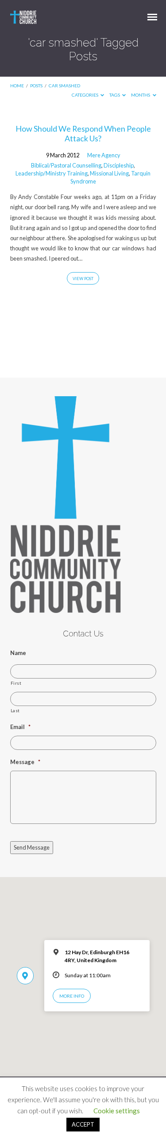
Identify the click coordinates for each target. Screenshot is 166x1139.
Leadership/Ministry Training (51, 173)
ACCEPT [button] (83, 1124)
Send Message (32, 847)
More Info (71, 996)
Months (141, 95)
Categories (85, 95)
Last (15, 710)
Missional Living (109, 173)
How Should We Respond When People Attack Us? (83, 133)
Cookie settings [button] (116, 1111)
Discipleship (119, 165)
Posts (36, 85)
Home (17, 85)
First (16, 683)
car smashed (64, 85)
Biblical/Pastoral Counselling (66, 165)
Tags (115, 95)
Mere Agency (103, 155)
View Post (83, 278)
